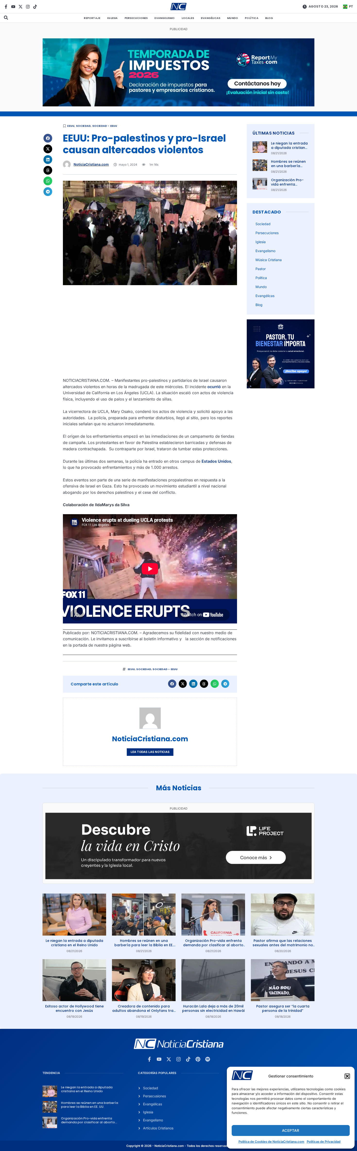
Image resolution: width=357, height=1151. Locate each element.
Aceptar (290, 1130)
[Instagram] (28, 7)
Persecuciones (136, 18)
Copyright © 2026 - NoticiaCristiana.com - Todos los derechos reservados (178, 1146)
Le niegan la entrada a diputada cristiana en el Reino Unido (289, 147)
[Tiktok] (35, 7)
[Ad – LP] (178, 877)
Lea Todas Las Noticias (150, 752)
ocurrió (214, 386)
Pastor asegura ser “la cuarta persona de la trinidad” (282, 1008)
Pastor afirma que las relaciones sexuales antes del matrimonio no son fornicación (283, 945)
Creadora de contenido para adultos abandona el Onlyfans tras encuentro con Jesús (143, 1010)
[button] (347, 1076)
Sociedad (83, 126)
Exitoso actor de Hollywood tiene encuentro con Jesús (74, 1008)
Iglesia (112, 18)
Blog (269, 18)
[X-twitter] (20, 7)
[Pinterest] (198, 1059)
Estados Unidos (216, 461)
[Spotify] (207, 1059)
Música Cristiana (268, 260)
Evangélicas (210, 18)
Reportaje (92, 18)
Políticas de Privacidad (323, 1141)
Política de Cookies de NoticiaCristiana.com (271, 1141)
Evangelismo (164, 18)
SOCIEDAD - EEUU (104, 126)
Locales (188, 18)
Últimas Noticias (274, 133)
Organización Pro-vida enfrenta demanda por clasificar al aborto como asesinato (213, 945)
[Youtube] (13, 7)
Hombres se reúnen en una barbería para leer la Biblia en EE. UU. (289, 168)
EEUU (70, 126)
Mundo (232, 18)
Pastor (260, 269)
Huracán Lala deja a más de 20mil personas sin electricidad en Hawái (213, 1008)
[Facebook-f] (6, 7)
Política (251, 18)
